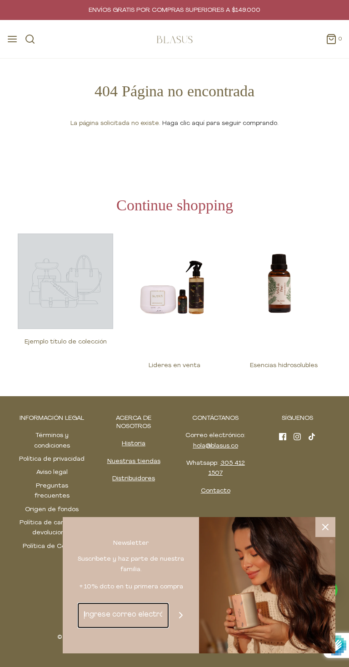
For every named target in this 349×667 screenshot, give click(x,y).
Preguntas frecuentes (52, 491)
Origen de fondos (52, 509)
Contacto (215, 491)
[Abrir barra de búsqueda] (33, 39)
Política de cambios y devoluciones (52, 527)
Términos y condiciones (52, 440)
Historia (133, 443)
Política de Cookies (52, 546)
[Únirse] (181, 615)
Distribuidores (133, 478)
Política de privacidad (52, 459)
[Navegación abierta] (12, 39)
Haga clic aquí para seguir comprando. (220, 123)
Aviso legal (52, 472)
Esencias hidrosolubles (284, 365)
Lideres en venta (174, 365)
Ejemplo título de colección (66, 341)
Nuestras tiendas (133, 461)
